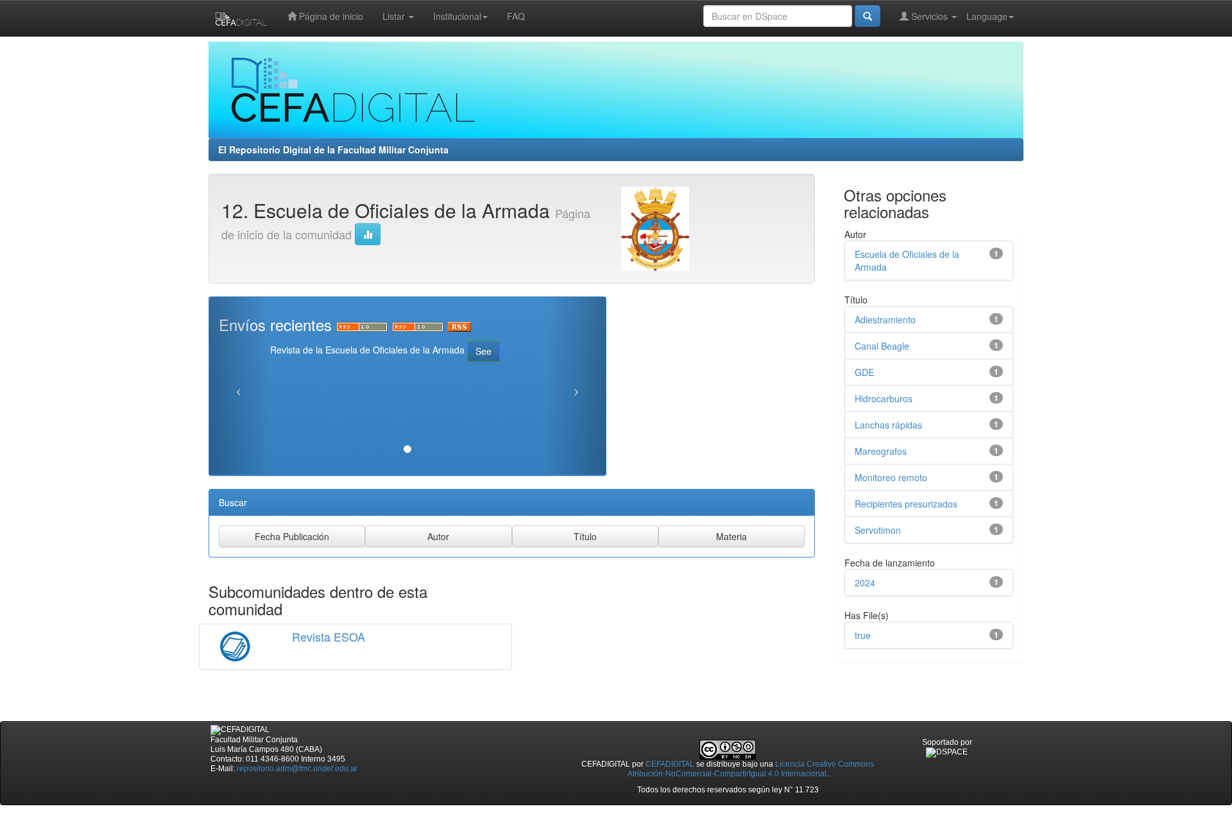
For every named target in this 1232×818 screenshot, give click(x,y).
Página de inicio (329, 16)
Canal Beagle (882, 345)
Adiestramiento (885, 319)
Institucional (457, 16)
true (863, 635)
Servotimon (878, 530)
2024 (865, 582)
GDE (864, 372)
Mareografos (881, 451)
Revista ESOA (328, 636)
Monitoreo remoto (891, 477)
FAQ (516, 16)
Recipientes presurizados (906, 503)
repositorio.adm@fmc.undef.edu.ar (297, 768)
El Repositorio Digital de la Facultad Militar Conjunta (333, 149)
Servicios (929, 16)
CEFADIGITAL (670, 764)
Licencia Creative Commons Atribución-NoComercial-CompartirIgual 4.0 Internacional (751, 769)
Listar (394, 16)
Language (986, 16)
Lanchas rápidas (888, 424)
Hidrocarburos (883, 398)
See (483, 351)
